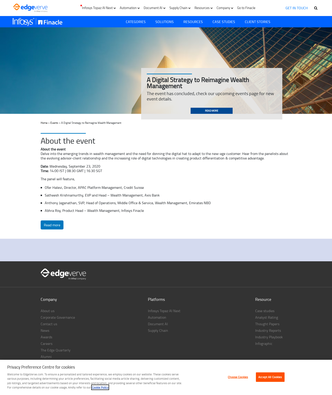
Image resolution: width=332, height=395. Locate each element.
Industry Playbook (269, 336)
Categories (136, 21)
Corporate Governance (58, 317)
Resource (263, 299)
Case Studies (224, 21)
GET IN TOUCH (296, 7)
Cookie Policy (100, 387)
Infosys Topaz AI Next (164, 310)
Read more (211, 110)
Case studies (264, 310)
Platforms (156, 299)
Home (44, 123)
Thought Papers (267, 323)
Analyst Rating (266, 317)
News (45, 330)
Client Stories (257, 21)
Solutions (164, 21)
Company (49, 299)
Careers (46, 343)
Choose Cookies (238, 377)
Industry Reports (268, 330)
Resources (193, 21)
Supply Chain (158, 330)
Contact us (49, 323)
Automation (157, 317)
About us (47, 310)
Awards (46, 336)
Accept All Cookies (270, 377)
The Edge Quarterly (55, 350)
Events (54, 123)
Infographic (263, 343)
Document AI (158, 323)
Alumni (46, 356)
